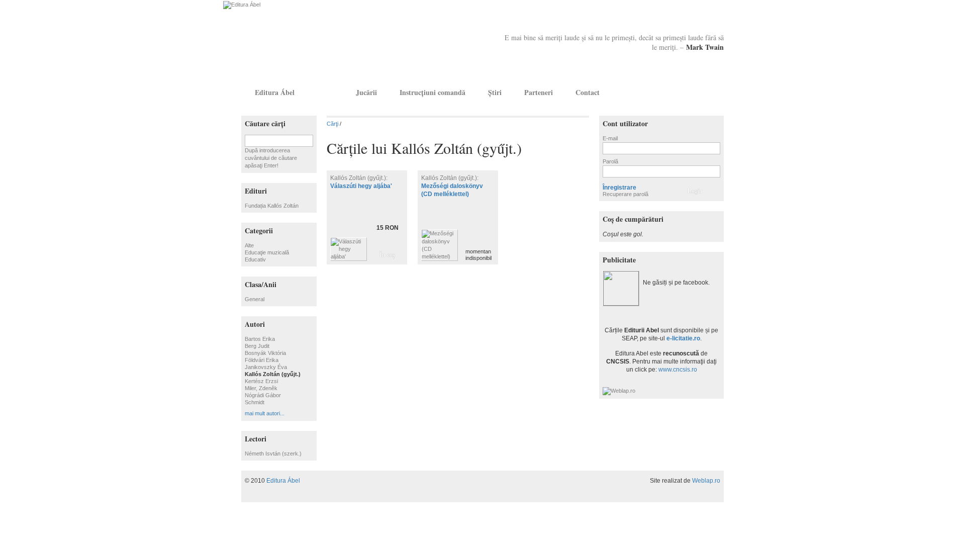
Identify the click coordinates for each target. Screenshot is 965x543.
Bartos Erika (260, 339)
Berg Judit (257, 346)
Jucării (366, 92)
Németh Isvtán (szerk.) (273, 453)
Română (715, 92)
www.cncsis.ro (677, 369)
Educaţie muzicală (267, 252)
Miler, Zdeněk (261, 388)
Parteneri (538, 92)
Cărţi (325, 92)
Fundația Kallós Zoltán (272, 206)
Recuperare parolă (625, 194)
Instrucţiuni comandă (432, 92)
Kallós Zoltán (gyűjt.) (273, 374)
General (254, 299)
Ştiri (495, 92)
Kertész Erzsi (261, 381)
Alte (249, 245)
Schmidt (254, 402)
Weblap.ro (706, 480)
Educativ (255, 259)
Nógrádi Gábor (263, 395)
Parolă (610, 161)
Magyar (702, 92)
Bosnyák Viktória (265, 353)
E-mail (610, 138)
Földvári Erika (261, 360)
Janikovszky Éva (266, 367)
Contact (587, 92)
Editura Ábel (275, 92)
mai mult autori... (264, 413)
